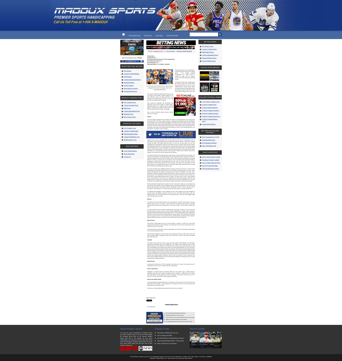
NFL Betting (127, 71)
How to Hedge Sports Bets (164, 335)
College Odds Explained (210, 107)
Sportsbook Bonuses (130, 91)
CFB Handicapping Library (210, 168)
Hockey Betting (129, 85)
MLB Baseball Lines (130, 140)
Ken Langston (171, 51)
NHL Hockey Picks (130, 117)
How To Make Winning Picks (211, 163)
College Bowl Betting (208, 124)
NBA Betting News (208, 52)
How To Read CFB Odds (210, 166)
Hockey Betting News (209, 61)
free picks (148, 35)
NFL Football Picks (130, 102)
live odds (159, 35)
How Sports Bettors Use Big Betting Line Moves (170, 338)
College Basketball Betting (132, 80)
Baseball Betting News (209, 58)
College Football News (209, 49)
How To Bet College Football (211, 157)
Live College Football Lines (210, 102)
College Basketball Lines (132, 137)
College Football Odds (131, 131)
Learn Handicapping (130, 151)
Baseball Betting (129, 82)
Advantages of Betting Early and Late (167, 333)
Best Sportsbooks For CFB (210, 137)
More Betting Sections (131, 88)
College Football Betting (131, 74)
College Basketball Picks (132, 111)
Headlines (189, 51)
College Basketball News (210, 55)
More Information (129, 154)
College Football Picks (131, 105)
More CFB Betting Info (209, 146)
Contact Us (127, 157)
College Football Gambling (210, 110)
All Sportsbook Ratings (209, 143)
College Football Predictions (211, 116)
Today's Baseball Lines (202, 344)
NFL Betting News (208, 46)
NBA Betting (128, 77)
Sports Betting (172, 35)
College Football (181, 51)
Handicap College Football (210, 160)
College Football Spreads (210, 113)
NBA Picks (127, 108)
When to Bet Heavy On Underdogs (167, 343)
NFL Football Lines (130, 128)
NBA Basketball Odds (131, 134)
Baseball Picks (128, 114)
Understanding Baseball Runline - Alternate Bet (170, 341)
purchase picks (134, 35)
